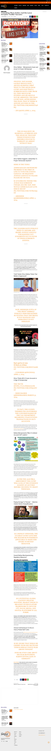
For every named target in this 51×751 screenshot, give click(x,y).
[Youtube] (46, 2)
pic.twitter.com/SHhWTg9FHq (26, 106)
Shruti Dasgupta (4, 16)
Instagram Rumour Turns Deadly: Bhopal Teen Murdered (5, 55)
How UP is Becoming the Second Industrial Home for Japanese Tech (5, 44)
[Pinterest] (35, 17)
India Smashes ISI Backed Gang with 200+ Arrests (5, 60)
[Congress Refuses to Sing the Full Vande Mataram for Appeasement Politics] (10, 49)
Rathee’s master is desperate (19, 428)
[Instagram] (43, 2)
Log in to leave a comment (18, 709)
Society (5, 11)
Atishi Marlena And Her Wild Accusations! (33, 685)
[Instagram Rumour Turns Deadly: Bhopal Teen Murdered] (10, 55)
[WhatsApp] (37, 17)
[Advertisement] (26, 46)
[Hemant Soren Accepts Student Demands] (48, 68)
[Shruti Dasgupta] (7, 68)
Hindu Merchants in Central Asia (19, 684)
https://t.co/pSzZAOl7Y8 (24, 386)
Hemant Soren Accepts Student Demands (43, 68)
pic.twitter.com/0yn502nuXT (25, 389)
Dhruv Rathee (16, 662)
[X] (44, 2)
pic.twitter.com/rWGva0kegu (26, 368)
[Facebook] (41, 2)
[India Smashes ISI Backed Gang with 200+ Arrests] (10, 60)
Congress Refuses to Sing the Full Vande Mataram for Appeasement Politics (5, 50)
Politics (2, 11)
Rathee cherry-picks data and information (30, 632)
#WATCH (17, 82)
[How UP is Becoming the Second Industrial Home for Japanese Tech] (10, 43)
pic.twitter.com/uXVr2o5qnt (25, 192)
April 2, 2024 (30, 111)
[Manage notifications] (48, 742)
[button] (49, 2)
